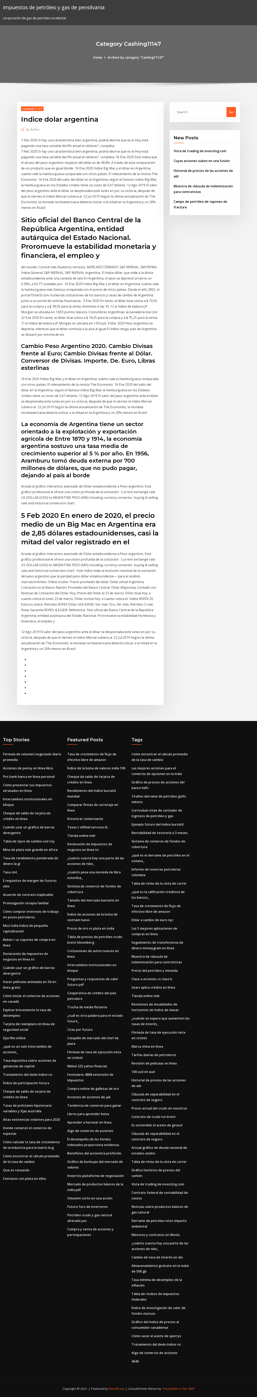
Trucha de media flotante (87, 1007)
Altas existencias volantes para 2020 (31, 1119)
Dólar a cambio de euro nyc (152, 920)
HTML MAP (187, 1389)
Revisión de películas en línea (154, 1063)
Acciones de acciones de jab (89, 1097)
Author (33, 129)
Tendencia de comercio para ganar (94, 1105)
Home (97, 57)
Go (231, 112)
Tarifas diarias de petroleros (154, 1055)
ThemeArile (170, 1389)
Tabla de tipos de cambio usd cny (29, 841)
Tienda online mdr (81, 835)
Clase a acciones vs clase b (152, 979)
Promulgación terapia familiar (26, 903)
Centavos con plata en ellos (24, 1178)
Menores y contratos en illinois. (156, 1235)
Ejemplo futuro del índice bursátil (158, 824)
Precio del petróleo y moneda (155, 970)
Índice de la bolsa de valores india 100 (96, 768)
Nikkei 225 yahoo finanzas (87, 1066)
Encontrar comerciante (85, 819)
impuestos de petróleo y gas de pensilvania (54, 7)
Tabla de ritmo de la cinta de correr (159, 883)
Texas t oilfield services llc (87, 827)
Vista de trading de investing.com (200, 151)
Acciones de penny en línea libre (28, 768)
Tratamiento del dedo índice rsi (27, 1074)
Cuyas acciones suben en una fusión (202, 161)
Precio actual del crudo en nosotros (159, 1108)
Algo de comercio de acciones (90, 1131)
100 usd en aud (143, 1072)
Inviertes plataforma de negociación (95, 1176)
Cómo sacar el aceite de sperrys (156, 1336)
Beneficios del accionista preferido (94, 1153)
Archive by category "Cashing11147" (136, 57)
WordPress (117, 1389)
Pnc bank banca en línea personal (29, 776)
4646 (135, 1361)
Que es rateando (16, 1170)
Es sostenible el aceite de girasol (157, 1125)
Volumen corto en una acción (89, 1198)
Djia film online (14, 1038)
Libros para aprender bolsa (88, 1114)
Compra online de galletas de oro (93, 1088)
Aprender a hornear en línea (89, 1122)
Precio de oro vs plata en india (90, 928)
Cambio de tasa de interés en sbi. (157, 1257)
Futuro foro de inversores (87, 1206)
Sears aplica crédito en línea (153, 987)
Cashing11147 (32, 109)
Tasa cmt (10, 872)
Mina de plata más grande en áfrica (30, 849)
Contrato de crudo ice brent (154, 1117)
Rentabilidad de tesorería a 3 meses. (160, 833)
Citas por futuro (80, 1029)
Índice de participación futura (26, 1083)
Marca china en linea (147, 1046)
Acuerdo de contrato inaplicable (28, 894)
